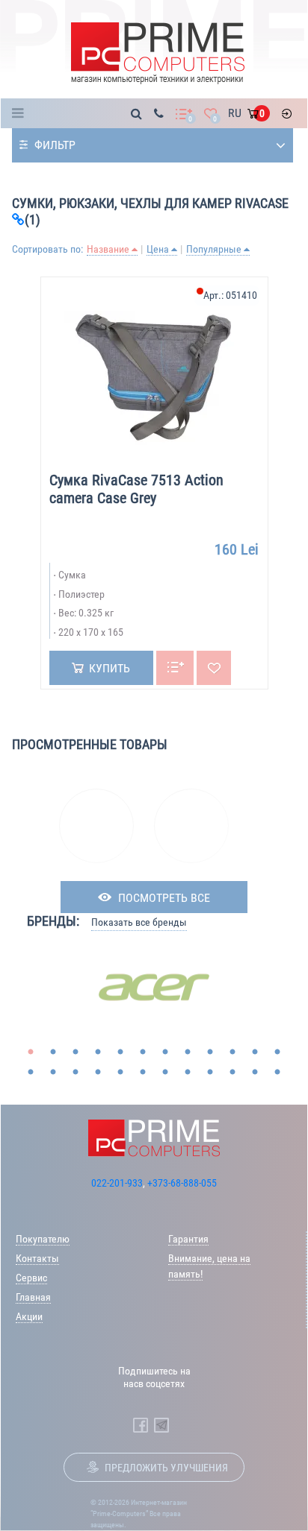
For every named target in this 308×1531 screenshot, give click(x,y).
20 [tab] (187, 1072)
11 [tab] (254, 1052)
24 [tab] (277, 1072)
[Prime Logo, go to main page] (157, 53)
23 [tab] (254, 1072)
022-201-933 (117, 1183)
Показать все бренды (139, 922)
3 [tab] (75, 1052)
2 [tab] (53, 1052)
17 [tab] (120, 1072)
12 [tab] (277, 1052)
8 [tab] (187, 1052)
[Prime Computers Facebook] (140, 1425)
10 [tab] (232, 1052)
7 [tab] (165, 1052)
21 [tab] (210, 1072)
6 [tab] (142, 1052)
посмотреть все (164, 898)
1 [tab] (30, 1052)
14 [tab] (53, 1072)
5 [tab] (120, 1052)
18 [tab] (142, 1072)
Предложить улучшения (166, 1468)
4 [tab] (97, 1052)
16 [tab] (97, 1072)
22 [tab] (232, 1072)
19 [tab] (165, 1072)
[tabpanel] (154, 987)
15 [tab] (75, 1072)
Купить (109, 668)
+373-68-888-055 (182, 1183)
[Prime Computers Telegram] (161, 1425)
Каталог (22, 113)
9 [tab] (210, 1052)
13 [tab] (30, 1072)
